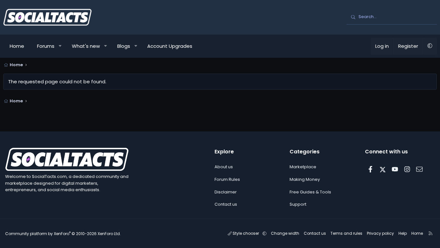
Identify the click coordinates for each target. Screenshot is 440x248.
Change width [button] (285, 233)
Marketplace (303, 167)
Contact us (226, 204)
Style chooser (246, 233)
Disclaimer (226, 192)
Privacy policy (380, 233)
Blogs (123, 46)
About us (224, 167)
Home (17, 46)
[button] (60, 46)
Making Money (305, 179)
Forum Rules (227, 179)
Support (298, 204)
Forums (45, 46)
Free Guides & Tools (310, 192)
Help (402, 233)
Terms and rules (346, 233)
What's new (86, 46)
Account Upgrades (169, 46)
